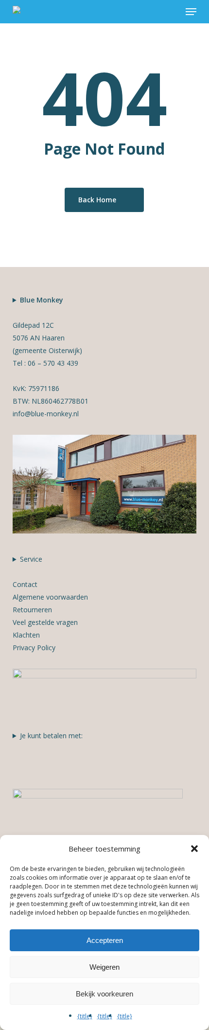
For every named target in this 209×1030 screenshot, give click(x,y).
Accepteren (105, 940)
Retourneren (32, 609)
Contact (25, 584)
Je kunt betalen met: (51, 735)
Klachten (26, 634)
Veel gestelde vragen (45, 622)
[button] (191, 12)
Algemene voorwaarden (50, 597)
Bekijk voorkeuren (104, 994)
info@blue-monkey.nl (46, 413)
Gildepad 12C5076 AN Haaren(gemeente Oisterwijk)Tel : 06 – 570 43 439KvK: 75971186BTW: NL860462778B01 (50, 356)
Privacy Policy (34, 647)
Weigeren (104, 967)
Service (50, 603)
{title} (84, 1016)
